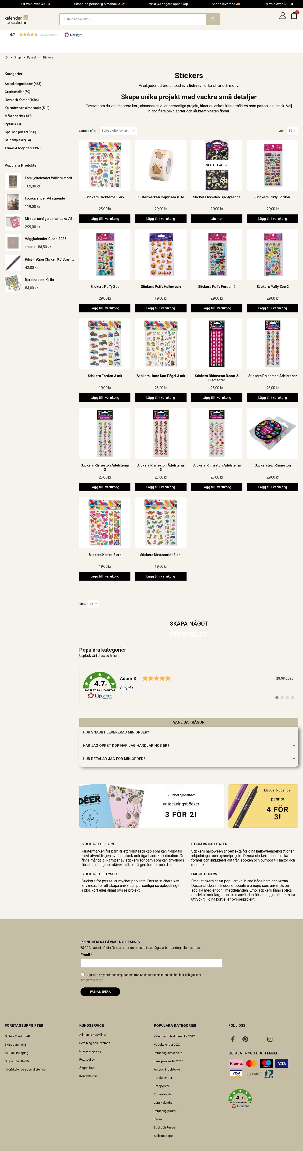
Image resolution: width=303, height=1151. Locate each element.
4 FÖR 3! (278, 813)
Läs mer (216, 219)
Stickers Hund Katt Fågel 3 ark (161, 376)
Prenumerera (100, 991)
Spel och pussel (16, 132)
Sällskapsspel (163, 1136)
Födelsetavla (162, 1094)
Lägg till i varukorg (104, 219)
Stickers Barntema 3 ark (104, 197)
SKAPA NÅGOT (189, 623)
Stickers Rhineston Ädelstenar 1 (272, 378)
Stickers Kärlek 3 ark (105, 555)
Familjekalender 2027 (168, 1061)
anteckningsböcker (181, 803)
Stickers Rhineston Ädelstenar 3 (161, 467)
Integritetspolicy (90, 1051)
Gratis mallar (14, 92)
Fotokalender (163, 1078)
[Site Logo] (16, 20)
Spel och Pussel (165, 1127)
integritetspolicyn (91, 980)
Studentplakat (15, 140)
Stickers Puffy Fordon (272, 197)
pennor (277, 798)
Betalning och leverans (94, 1043)
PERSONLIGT (189, 634)
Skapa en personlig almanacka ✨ (99, 4)
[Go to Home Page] (6, 57)
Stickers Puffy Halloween (161, 286)
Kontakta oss (88, 1076)
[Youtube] (257, 1039)
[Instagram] (269, 1039)
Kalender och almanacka (23, 108)
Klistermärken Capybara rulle (161, 197)
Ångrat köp (87, 1068)
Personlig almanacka (168, 1053)
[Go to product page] (13, 181)
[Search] (213, 19)
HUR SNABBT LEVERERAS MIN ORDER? (116, 732)
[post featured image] (104, 165)
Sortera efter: (88, 131)
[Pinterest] (245, 1039)
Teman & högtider (18, 148)
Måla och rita (14, 116)
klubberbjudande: (277, 790)
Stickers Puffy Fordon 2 (216, 286)
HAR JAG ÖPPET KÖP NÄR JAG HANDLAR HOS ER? (126, 745)
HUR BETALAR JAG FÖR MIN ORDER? (114, 759)
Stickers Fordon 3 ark (105, 376)
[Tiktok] (282, 1039)
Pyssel (9, 124)
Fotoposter (161, 1086)
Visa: (281, 131)
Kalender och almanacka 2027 (174, 1036)
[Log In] (283, 19)
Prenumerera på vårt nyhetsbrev (110, 942)
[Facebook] (232, 1039)
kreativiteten (208, 111)
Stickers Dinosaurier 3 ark (161, 555)
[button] (46, 34)
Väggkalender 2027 (167, 1044)
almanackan (149, 106)
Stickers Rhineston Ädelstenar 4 (216, 467)
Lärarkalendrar (164, 1102)
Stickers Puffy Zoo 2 (273, 286)
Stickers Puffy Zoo (105, 286)
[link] (188, 686)
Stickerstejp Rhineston (273, 465)
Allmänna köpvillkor (92, 1034)
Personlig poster (165, 1111)
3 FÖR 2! (181, 814)
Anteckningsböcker (19, 84)
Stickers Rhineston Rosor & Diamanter (217, 378)
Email (86, 955)
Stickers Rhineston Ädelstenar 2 (105, 467)
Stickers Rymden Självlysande (217, 197)
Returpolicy (87, 1059)
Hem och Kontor (17, 100)
